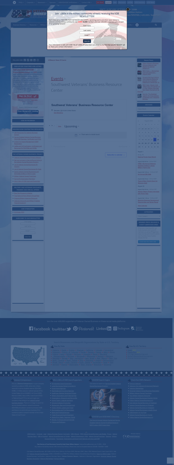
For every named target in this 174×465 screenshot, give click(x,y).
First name (87, 26)
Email (87, 35)
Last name (87, 30)
